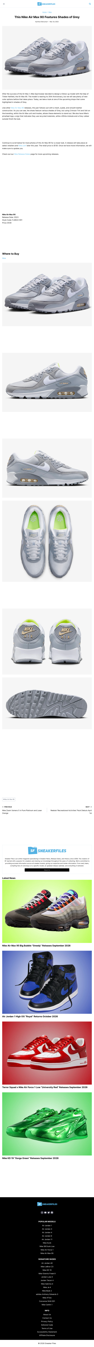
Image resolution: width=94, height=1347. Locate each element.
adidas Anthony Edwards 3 (47, 1294)
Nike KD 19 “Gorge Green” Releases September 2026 (30, 1158)
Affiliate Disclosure (47, 1335)
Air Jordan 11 (47, 1239)
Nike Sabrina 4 (47, 1284)
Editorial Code (47, 1325)
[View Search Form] (90, 4)
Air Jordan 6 (47, 1236)
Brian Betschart (42, 22)
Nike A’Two (47, 1298)
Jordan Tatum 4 (47, 1280)
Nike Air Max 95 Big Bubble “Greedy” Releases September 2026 (36, 945)
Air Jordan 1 (47, 1226)
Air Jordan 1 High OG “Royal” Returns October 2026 (30, 1016)
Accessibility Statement (47, 1332)
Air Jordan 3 (47, 1229)
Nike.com (22, 146)
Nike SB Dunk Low (47, 1246)
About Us (47, 1315)
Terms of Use (47, 1328)
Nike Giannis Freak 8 (47, 1274)
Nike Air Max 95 (47, 1253)
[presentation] (47, 911)
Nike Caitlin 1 (47, 1305)
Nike (50, 12)
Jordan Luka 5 (47, 1277)
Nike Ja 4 (47, 1287)
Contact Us (47, 1318)
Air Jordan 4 (47, 1232)
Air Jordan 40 (47, 1263)
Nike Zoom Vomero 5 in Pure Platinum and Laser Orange (22, 810)
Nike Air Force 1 (47, 1250)
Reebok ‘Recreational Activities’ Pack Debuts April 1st (71, 810)
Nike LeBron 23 (47, 1267)
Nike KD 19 (47, 1270)
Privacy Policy (47, 1321)
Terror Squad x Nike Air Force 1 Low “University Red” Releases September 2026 (44, 1087)
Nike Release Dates (22, 154)
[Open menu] (4, 3)
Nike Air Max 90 (17, 108)
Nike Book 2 (47, 1291)
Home (44, 12)
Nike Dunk (47, 1243)
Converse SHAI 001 (47, 1301)
